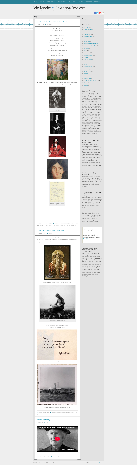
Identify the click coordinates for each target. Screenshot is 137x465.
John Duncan (46, 225)
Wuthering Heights (72, 225)
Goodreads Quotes (98, 242)
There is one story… (44, 419)
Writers (47, 412)
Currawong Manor (88, 36)
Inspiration (40, 412)
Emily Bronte (68, 223)
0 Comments (49, 24)
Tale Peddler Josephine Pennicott (59, 8)
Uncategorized (87, 78)
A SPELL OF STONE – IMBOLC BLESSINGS (52, 22)
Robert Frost (86, 238)
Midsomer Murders (88, 62)
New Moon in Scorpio (63, 412)
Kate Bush (46, 223)
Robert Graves (58, 456)
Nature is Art (87, 64)
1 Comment (48, 422)
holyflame (76, 223)
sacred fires (60, 225)
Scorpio (72, 412)
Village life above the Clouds (91, 80)
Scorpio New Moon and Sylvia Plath (50, 231)
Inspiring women (41, 223)
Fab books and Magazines (90, 45)
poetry (57, 225)
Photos (81, 1)
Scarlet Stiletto (87, 71)
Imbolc (38, 225)
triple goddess (65, 225)
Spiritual (50, 223)
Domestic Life (87, 39)
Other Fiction (62, 1)
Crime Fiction (51, 1)
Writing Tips (88, 1)
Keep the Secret (88, 59)
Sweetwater (87, 76)
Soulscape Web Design (99, 462)
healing (72, 223)
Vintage (86, 83)
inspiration (41, 225)
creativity (56, 223)
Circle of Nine (87, 32)
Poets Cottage (87, 69)
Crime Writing (87, 34)
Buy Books (97, 1)
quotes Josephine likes (91, 229)
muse (54, 225)
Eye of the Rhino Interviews (91, 43)
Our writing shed (88, 66)
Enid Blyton (87, 41)
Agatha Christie (88, 29)
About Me (41, 1)
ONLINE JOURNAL (72, 1)
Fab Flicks (86, 48)
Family (85, 50)
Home (35, 1)
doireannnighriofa (62, 223)
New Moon (56, 412)
